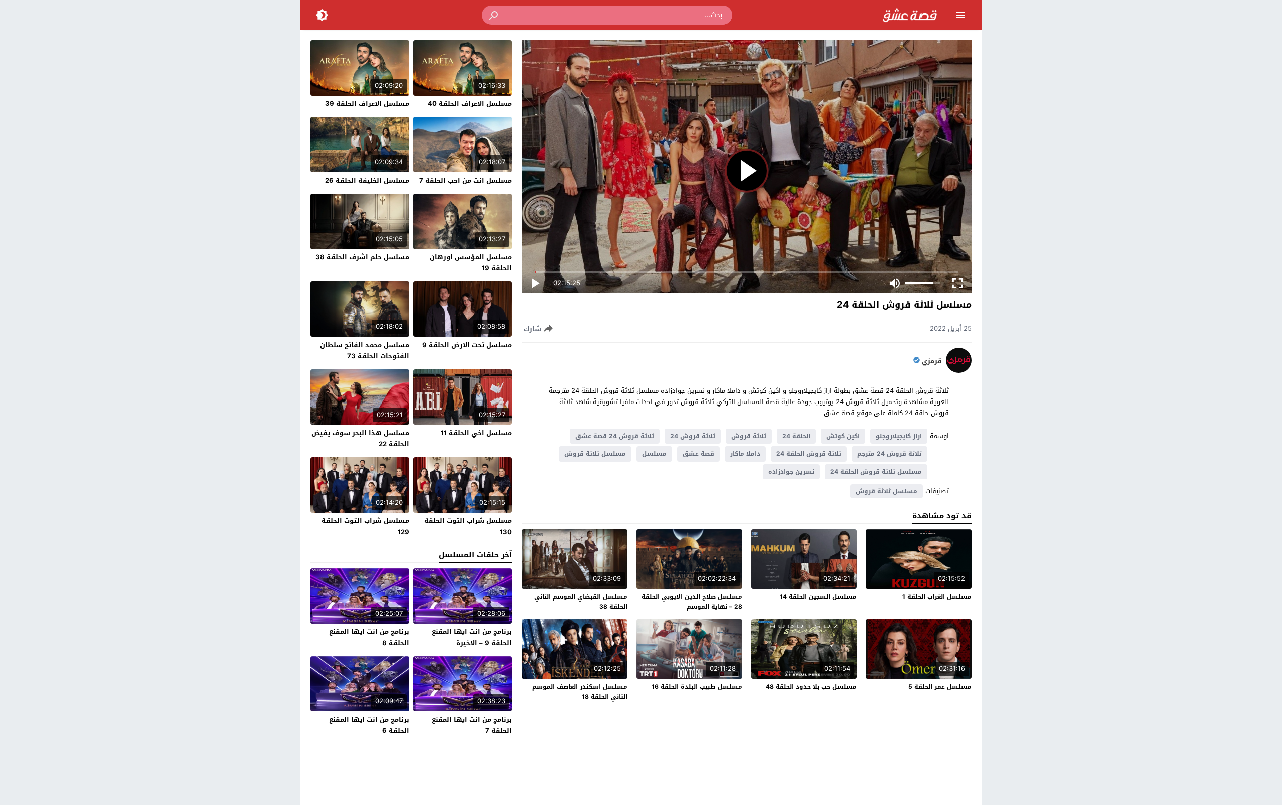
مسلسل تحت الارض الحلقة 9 (467, 345)
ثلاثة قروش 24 (692, 436)
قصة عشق (698, 453)
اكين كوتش (843, 436)
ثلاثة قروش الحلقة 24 (808, 453)
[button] (494, 15)
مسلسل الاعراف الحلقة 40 (470, 103)
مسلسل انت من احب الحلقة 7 (465, 180)
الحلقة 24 (796, 436)
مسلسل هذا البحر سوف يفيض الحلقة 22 (360, 438)
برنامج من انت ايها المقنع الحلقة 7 (472, 725)
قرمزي (931, 361)
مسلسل (654, 453)
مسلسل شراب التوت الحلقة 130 (468, 526)
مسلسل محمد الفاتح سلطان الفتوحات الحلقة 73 (364, 350)
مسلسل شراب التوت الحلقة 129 (365, 526)
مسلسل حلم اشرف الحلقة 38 (362, 257)
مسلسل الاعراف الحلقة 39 (367, 103)
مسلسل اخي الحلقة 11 (476, 433)
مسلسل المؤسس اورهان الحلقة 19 (471, 262)
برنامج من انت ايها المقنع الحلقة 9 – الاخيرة (472, 637)
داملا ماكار (745, 453)
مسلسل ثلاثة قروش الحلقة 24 (876, 471)
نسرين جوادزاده (791, 471)
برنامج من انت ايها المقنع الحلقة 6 (369, 725)
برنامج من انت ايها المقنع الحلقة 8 (369, 637)
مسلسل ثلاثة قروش (595, 453)
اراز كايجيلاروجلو (899, 436)
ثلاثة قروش (748, 436)
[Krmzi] (959, 370)
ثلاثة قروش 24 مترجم (889, 453)
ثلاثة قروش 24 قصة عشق (614, 436)
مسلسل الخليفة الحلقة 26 (367, 180)
